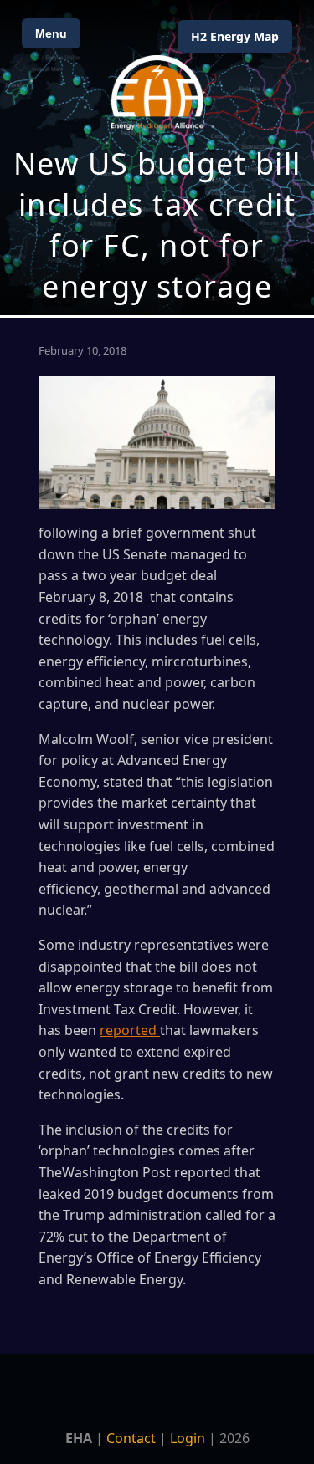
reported (130, 1030)
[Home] (157, 92)
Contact (131, 1438)
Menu (51, 33)
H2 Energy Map (235, 36)
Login (187, 1438)
